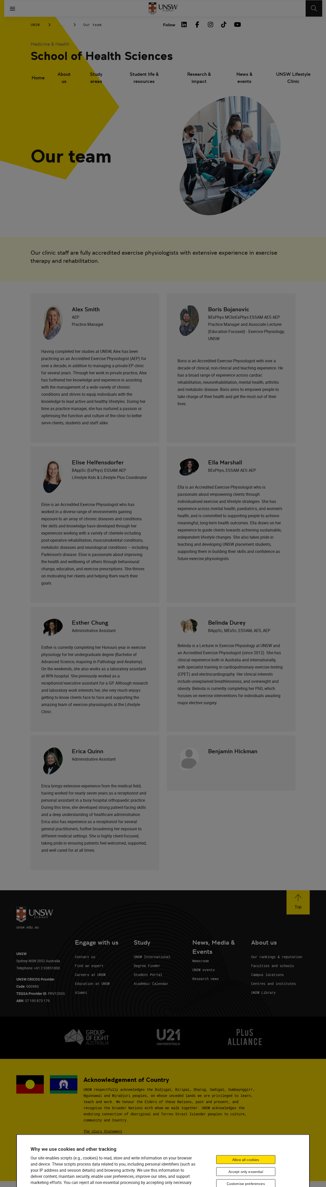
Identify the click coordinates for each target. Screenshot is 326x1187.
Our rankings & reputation (276, 956)
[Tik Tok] (223, 24)
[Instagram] (210, 24)
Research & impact (199, 77)
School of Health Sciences (102, 56)
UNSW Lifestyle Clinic (293, 77)
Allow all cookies (245, 1160)
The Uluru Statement (103, 1131)
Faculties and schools (272, 965)
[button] (298, 902)
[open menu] (12, 8)
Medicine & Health (50, 44)
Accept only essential (245, 1172)
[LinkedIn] (184, 24)
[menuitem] (38, 78)
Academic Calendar (151, 983)
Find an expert (89, 965)
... (61, 24)
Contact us (85, 956)
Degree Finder (147, 965)
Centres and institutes (273, 983)
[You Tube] (236, 24)
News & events (244, 77)
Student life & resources (144, 77)
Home (38, 77)
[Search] (314, 8)
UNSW (35, 24)
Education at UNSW (92, 983)
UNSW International (152, 956)
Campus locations (267, 974)
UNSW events (203, 969)
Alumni (81, 992)
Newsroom (200, 960)
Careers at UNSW (90, 974)
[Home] (163, 8)
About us (64, 77)
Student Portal (148, 974)
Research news (205, 978)
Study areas (96, 77)
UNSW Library (263, 992)
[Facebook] (197, 24)
